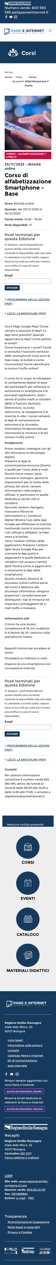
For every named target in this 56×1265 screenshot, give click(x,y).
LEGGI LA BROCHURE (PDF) (26, 313)
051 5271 (26, 1153)
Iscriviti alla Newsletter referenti (25, 1108)
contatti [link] (13, 1050)
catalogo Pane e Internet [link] (25, 1055)
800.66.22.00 (36, 1189)
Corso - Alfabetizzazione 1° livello (37, 81)
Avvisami (12, 287)
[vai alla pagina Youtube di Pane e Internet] (11, 16)
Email (9, 275)
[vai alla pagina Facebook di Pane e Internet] (7, 16)
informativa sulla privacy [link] (25, 1045)
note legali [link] (15, 1040)
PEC (31, 1198)
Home (8, 77)
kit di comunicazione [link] (22, 1060)
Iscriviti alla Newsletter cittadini (24, 1091)
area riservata (17, 1065)
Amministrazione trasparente (28, 1222)
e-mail (20, 1198)
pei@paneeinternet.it (30, 12)
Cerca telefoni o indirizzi (22, 1157)
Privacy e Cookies (20, 1232)
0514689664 (20, 1194)
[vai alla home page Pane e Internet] (23, 31)
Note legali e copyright (24, 1227)
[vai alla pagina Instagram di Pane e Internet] (15, 16)
